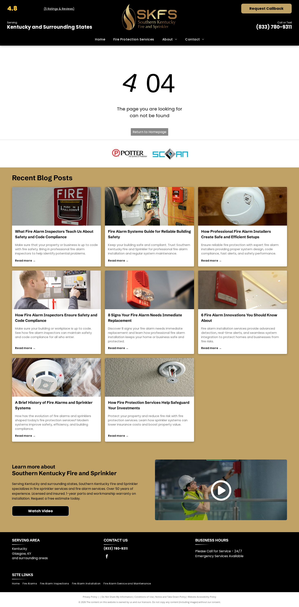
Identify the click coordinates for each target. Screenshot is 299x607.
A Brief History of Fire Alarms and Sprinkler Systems (54, 405)
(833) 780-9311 (274, 27)
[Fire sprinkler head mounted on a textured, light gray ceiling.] (149, 377)
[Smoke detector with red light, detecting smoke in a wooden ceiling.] (56, 377)
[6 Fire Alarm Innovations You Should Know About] (242, 290)
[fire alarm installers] (242, 206)
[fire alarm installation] (149, 290)
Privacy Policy (90, 596)
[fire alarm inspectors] (56, 206)
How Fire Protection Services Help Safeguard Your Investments (148, 405)
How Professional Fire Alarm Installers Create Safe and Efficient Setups (236, 234)
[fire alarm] (149, 206)
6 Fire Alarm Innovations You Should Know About (239, 318)
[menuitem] (100, 39)
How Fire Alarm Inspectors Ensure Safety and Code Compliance (56, 318)
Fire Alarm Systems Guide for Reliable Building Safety (149, 234)
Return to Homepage (149, 132)
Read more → (25, 261)
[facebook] (107, 556)
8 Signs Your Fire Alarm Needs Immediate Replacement (145, 318)
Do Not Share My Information (117, 596)
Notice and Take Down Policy (170, 596)
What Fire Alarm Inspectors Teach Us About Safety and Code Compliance (54, 234)
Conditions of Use (143, 596)
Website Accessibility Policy (202, 596)
